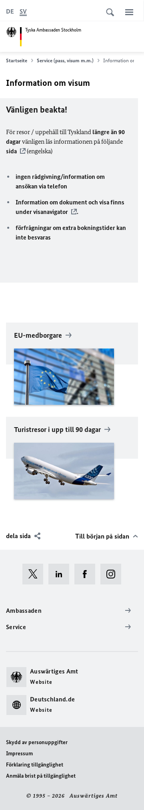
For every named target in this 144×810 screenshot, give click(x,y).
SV (23, 11)
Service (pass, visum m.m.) (65, 60)
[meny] (129, 12)
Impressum (19, 753)
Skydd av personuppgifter (37, 742)
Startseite (16, 60)
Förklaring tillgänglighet (34, 764)
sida (11, 151)
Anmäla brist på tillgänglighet (41, 775)
